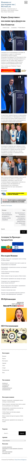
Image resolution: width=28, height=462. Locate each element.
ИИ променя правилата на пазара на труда (13, 278)
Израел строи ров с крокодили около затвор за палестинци (12, 401)
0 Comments (14, 27)
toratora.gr (5, 383)
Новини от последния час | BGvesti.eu (8, 4)
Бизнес (4, 356)
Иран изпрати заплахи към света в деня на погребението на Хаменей (13, 263)
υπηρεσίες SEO (6, 453)
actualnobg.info (6, 389)
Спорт (4, 368)
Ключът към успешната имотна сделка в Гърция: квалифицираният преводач (13, 293)
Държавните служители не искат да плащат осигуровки (12, 408)
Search (3, 229)
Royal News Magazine (21, 459)
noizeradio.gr (5, 385)
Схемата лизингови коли (8, 290)
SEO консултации (7, 451)
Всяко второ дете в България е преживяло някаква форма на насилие (13, 286)
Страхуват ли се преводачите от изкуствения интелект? (10, 282)
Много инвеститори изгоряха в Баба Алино (13, 276)
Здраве (4, 363)
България (9, 205)
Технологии (5, 370)
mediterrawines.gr (7, 388)
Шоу (3, 372)
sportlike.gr (5, 386)
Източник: (4, 190)
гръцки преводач (7, 447)
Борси (4, 358)
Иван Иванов (22, 27)
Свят (3, 365)
